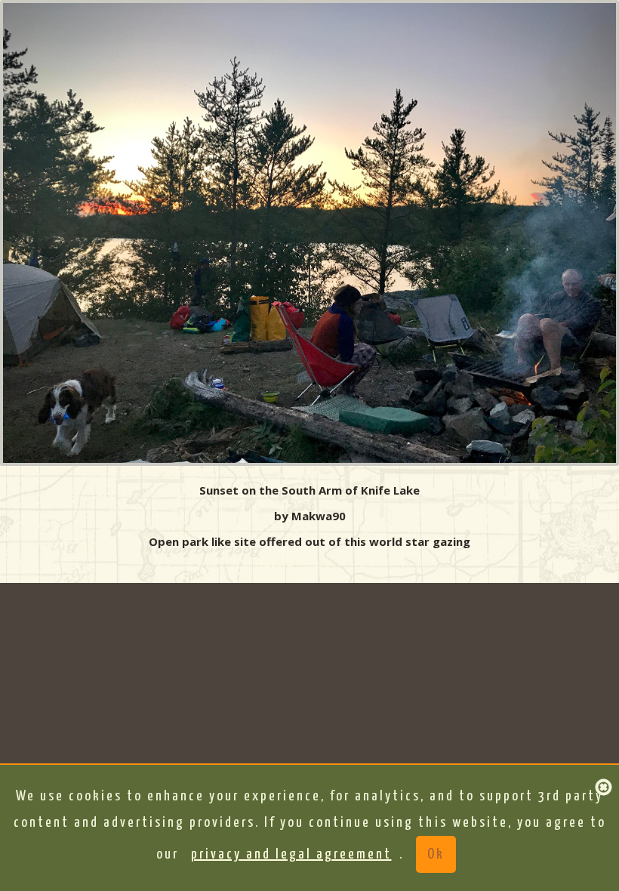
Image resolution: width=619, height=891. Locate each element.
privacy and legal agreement (291, 854)
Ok (436, 854)
